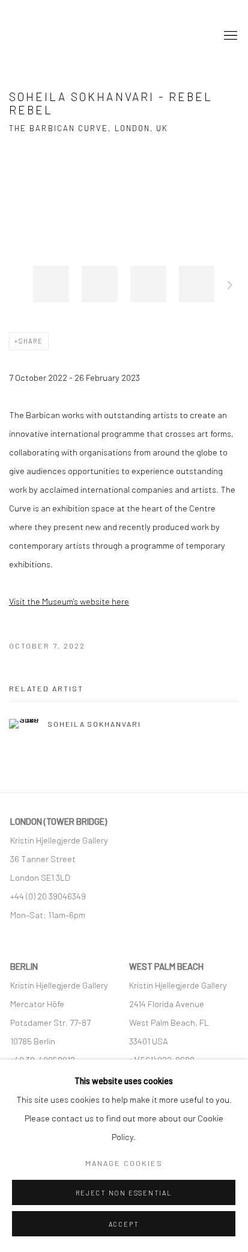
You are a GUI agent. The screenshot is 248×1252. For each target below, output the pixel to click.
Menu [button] (229, 36)
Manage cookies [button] (124, 1163)
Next (230, 287)
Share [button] (31, 341)
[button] (51, 284)
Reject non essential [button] (123, 1193)
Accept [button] (124, 1224)
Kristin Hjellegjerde (69, 36)
